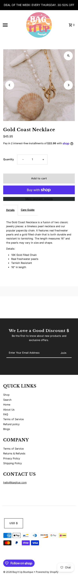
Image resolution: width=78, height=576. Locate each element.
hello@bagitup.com (15, 482)
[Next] (68, 85)
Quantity (8, 159)
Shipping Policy (12, 463)
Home (6, 404)
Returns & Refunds (14, 453)
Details (10, 210)
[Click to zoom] (68, 55)
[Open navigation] (12, 25)
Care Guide (28, 209)
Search (7, 399)
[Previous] (9, 85)
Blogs (6, 429)
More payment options (39, 198)
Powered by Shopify (47, 571)
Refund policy (11, 424)
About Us (9, 409)
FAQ (5, 414)
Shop (6, 394)
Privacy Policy (11, 458)
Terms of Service (13, 419)
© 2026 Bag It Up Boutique (18, 571)
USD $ (13, 523)
